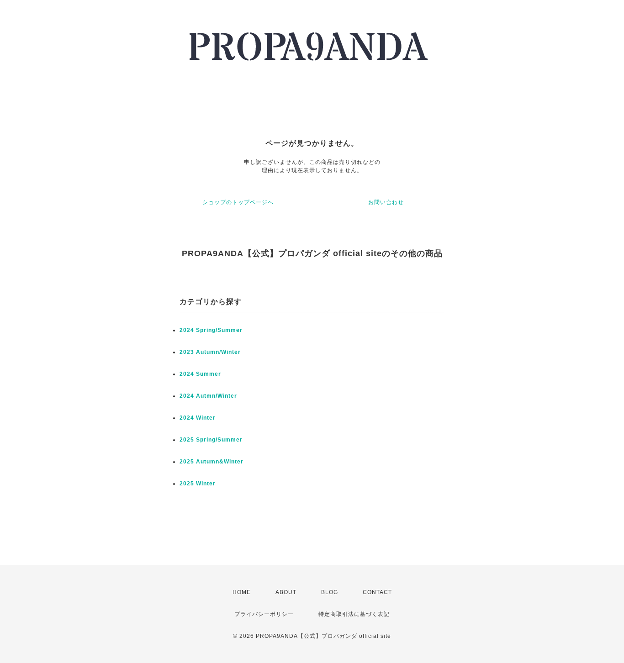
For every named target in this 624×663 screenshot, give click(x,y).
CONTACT (377, 592)
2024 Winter (198, 418)
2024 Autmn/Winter (208, 396)
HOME (242, 592)
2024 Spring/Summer (211, 330)
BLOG (329, 592)
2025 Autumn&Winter (211, 461)
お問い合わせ (386, 202)
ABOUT (285, 592)
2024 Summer (200, 374)
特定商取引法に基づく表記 (354, 614)
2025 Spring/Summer (211, 440)
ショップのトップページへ (238, 202)
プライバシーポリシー (264, 614)
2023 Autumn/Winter (210, 352)
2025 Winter (198, 483)
